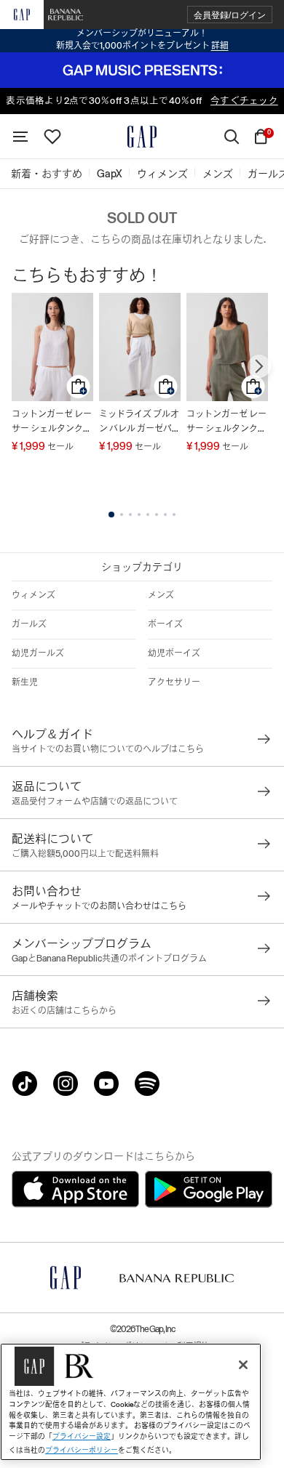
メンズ (161, 595)
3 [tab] (130, 514)
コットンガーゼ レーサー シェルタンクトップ (52, 422)
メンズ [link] (217, 174)
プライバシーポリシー (81, 1450)
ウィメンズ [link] (162, 174)
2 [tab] (121, 514)
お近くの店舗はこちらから (64, 1011)
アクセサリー (174, 682)
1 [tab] (111, 514)
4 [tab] (139, 514)
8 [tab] (174, 514)
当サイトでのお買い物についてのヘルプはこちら (108, 749)
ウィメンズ (33, 595)
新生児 (25, 682)
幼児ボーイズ (174, 653)
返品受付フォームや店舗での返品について (95, 801)
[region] (130, 1402)
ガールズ (29, 624)
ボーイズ (165, 624)
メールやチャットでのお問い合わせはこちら (99, 906)
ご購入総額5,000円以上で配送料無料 (85, 854)
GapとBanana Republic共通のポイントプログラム (109, 958)
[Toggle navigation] (20, 136)
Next (259, 366)
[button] (230, 15)
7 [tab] (165, 514)
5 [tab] (147, 514)
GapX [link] (109, 174)
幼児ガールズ (38, 653)
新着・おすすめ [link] (46, 174)
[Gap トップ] (142, 137)
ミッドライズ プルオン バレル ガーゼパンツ (140, 422)
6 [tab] (156, 514)
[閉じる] (243, 1365)
